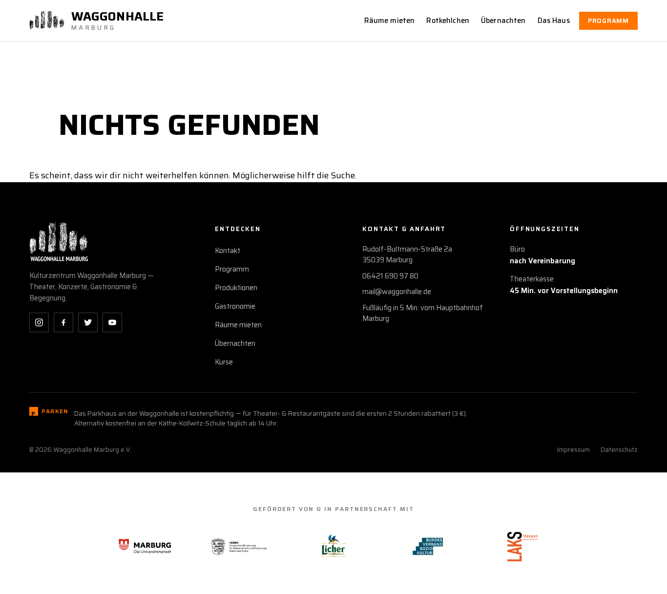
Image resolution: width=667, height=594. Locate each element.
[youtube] (112, 322)
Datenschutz (619, 450)
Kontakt (227, 250)
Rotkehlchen (447, 20)
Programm (608, 21)
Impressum (573, 450)
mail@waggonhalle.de (396, 291)
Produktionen (236, 287)
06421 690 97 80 (390, 276)
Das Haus (554, 20)
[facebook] (63, 322)
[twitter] (88, 322)
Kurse (224, 362)
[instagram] (39, 322)
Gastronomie (235, 306)
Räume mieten (389, 20)
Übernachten (503, 20)
